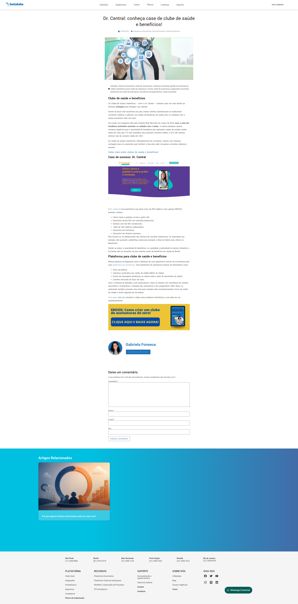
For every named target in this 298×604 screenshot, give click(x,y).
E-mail (111, 419)
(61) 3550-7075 (183, 561)
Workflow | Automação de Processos (109, 585)
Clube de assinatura (173, 31)
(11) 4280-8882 (71, 561)
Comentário (113, 381)
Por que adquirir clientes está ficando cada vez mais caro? (69, 516)
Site (109, 428)
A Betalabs (176, 576)
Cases (137, 4)
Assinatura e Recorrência (142, 31)
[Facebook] (205, 576)
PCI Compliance (100, 589)
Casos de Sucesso (158, 31)
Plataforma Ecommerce (103, 576)
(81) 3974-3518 (99, 561)
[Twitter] (211, 576)
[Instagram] (205, 582)
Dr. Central (114, 209)
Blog (174, 580)
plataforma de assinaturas (124, 265)
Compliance (70, 594)
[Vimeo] (211, 582)
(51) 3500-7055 (155, 561)
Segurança (69, 589)
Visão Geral (70, 576)
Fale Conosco (278, 5)
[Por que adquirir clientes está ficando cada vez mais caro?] (74, 486)
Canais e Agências (180, 585)
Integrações (70, 580)
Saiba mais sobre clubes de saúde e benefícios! (133, 152)
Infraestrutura (70, 585)
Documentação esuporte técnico (144, 577)
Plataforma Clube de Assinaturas (107, 580)
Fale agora (112, 297)
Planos (150, 4)
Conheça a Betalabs (138, 352)
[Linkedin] (217, 582)
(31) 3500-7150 (127, 561)
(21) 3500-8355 (209, 561)
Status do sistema (144, 582)
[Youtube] (217, 576)
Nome (111, 410)
